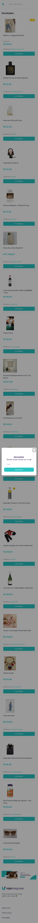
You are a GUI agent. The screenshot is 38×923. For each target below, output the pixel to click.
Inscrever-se (19, 469)
